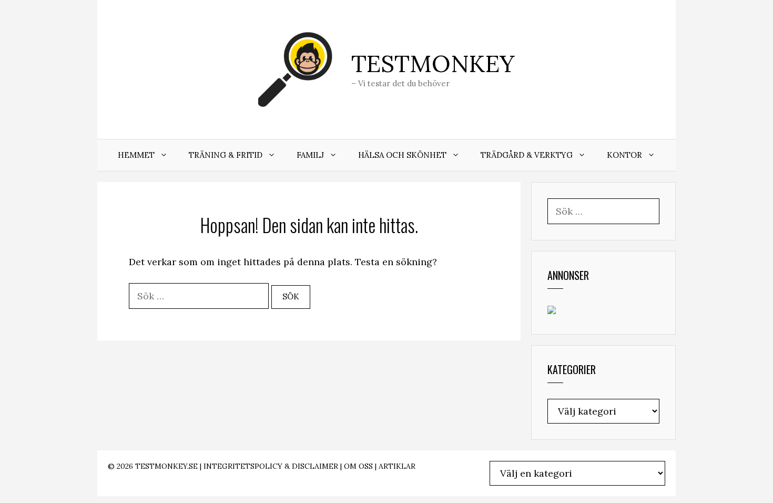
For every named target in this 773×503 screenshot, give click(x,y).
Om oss (358, 466)
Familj (310, 155)
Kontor (624, 155)
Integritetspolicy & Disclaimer (271, 466)
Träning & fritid (225, 155)
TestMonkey (433, 63)
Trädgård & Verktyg (527, 155)
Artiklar (397, 466)
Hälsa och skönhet (402, 155)
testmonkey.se (166, 466)
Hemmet (136, 155)
